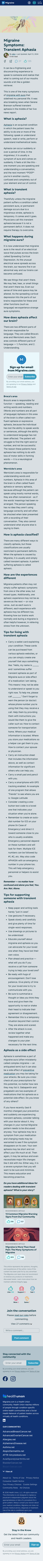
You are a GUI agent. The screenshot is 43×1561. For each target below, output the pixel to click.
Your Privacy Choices (12, 1484)
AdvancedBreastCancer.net (17, 1431)
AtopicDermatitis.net (13, 1451)
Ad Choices (25, 1488)
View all (8, 1471)
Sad (31, 1289)
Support (21, 1289)
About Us (7, 1478)
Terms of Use (34, 1553)
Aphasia (8, 125)
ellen (13, 54)
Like (10, 1289)
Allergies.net (9, 1439)
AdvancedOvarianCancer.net (18, 1435)
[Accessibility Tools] (29, 2)
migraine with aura (15, 95)
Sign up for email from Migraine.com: (21, 369)
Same (26, 1299)
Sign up (35, 1544)
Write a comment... (15, 1330)
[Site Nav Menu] (40, 2)
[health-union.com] (14, 1396)
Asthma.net (9, 1447)
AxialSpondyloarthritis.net (16, 1459)
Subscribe (30, 376)
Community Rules (10, 1488)
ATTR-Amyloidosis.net (14, 1455)
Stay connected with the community (17, 1355)
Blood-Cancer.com (12, 1466)
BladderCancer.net (12, 1463)
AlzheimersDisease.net (14, 1443)
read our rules (21, 1315)
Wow (15, 1299)
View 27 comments (20, 1324)
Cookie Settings (30, 1484)
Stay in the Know (21, 1530)
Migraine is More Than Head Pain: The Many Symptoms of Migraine (21, 1250)
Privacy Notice (20, 1553)
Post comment (21, 1338)
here (25, 1282)
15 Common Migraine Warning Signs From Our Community (21, 1215)
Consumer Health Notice (13, 1481)
